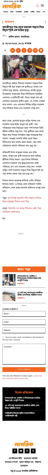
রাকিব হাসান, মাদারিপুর (19, 36)
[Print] (12, 50)
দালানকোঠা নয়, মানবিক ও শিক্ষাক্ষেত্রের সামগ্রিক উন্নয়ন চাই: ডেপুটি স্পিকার (29, 278)
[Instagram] (27, 451)
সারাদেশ (9, 22)
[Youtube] (20, 451)
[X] (29, 50)
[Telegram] (41, 50)
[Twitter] (33, 451)
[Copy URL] (18, 50)
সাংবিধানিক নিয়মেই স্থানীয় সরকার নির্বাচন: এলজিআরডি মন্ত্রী (20, 414)
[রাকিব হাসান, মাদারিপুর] (5, 36)
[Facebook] (24, 50)
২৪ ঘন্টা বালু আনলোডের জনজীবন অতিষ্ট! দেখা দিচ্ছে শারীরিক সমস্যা (30, 293)
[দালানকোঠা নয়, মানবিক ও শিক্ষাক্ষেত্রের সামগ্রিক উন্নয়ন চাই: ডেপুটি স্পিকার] (8, 280)
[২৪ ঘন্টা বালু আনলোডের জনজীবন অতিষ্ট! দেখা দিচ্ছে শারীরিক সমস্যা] (8, 295)
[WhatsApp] (35, 50)
